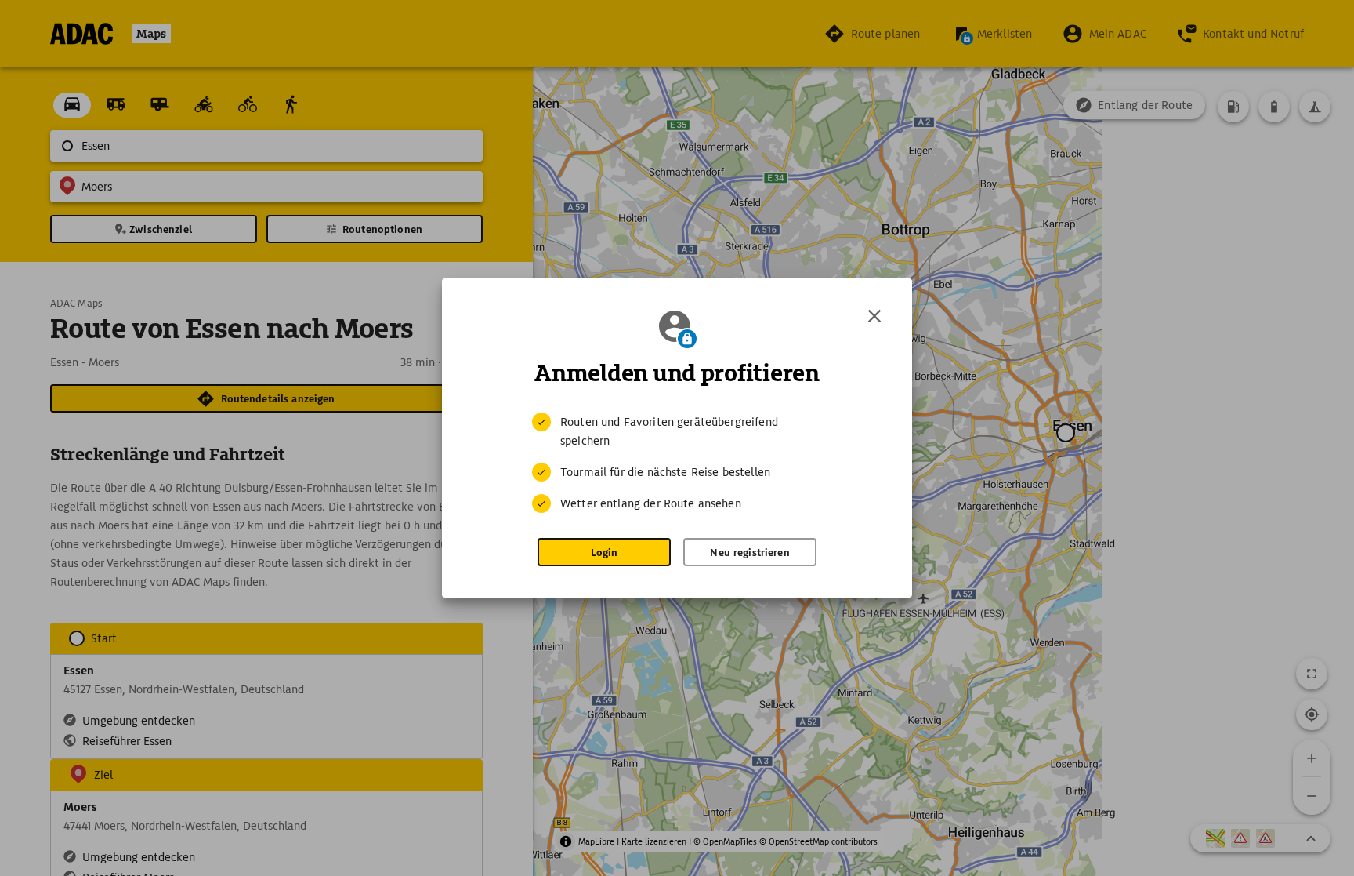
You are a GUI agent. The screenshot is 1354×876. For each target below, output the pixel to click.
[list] (677, 463)
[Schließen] (874, 316)
